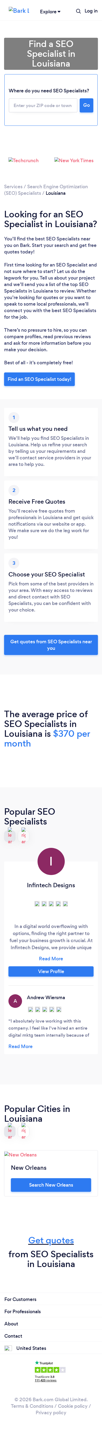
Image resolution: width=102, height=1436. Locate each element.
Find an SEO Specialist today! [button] (39, 379)
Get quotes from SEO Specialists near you (51, 644)
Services (13, 186)
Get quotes (51, 1240)
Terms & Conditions (32, 1406)
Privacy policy (51, 1412)
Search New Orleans (51, 1185)
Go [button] (86, 105)
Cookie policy (73, 1406)
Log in (91, 11)
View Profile (51, 971)
